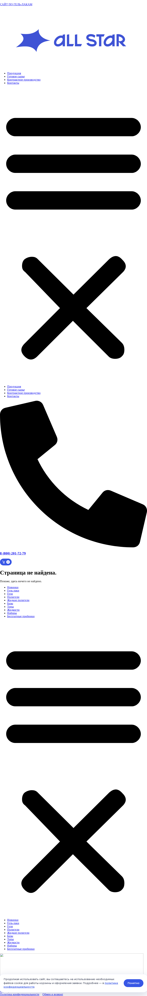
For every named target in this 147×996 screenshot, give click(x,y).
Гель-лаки (13, 590)
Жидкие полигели (18, 600)
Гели (10, 593)
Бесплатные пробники (21, 616)
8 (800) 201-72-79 (13, 553)
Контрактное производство (24, 79)
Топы (10, 606)
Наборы (12, 613)
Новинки (12, 587)
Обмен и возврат (52, 994)
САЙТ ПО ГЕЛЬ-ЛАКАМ (16, 4)
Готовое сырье (16, 76)
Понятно (133, 983)
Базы (10, 603)
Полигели (13, 596)
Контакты (13, 82)
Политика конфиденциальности (19, 994)
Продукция (14, 73)
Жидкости (13, 609)
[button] (73, 234)
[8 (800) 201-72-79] (73, 546)
